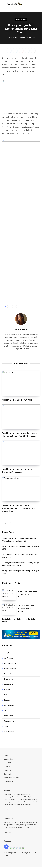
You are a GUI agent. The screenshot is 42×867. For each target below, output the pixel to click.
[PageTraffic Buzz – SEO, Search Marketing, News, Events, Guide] (15, 4)
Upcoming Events (10, 721)
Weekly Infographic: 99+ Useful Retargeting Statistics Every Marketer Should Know (18, 508)
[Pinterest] (21, 50)
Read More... (8, 810)
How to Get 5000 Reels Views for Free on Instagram (28, 594)
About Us (7, 766)
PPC (5, 695)
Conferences (8, 658)
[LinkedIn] (27, 50)
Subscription (8, 774)
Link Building (8, 684)
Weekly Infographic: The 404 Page (17, 400)
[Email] (33, 50)
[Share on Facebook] (9, 50)
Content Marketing (10, 663)
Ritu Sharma (13, 37)
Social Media (8, 716)
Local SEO (7, 689)
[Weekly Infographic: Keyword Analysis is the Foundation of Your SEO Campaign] (21, 416)
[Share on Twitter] (15, 50)
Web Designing (9, 731)
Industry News (9, 674)
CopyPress (6, 127)
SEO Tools (7, 763)
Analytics (7, 653)
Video (6, 726)
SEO (5, 710)
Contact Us (7, 770)
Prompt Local (8, 781)
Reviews (7, 700)
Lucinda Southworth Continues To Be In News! (18, 620)
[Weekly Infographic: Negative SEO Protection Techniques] (21, 453)
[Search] (36, 4)
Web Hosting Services (11, 778)
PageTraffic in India (22, 349)
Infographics (21, 19)
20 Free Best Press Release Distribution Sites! (26, 608)
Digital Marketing (10, 668)
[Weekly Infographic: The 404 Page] (21, 383)
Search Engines (9, 705)
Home (6, 755)
